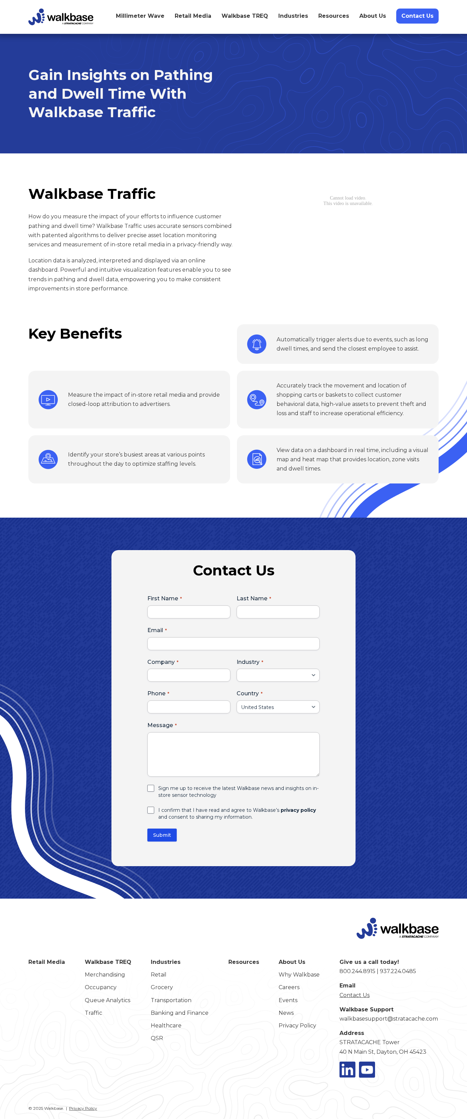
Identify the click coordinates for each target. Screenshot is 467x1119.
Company (161, 662)
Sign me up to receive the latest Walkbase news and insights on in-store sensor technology (238, 791)
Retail (158, 974)
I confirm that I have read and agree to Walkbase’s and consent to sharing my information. (237, 813)
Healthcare (166, 1025)
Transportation (171, 1000)
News (286, 1013)
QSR (157, 1038)
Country (248, 693)
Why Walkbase (299, 974)
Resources (333, 16)
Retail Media (193, 16)
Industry (248, 662)
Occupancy (101, 987)
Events (288, 1000)
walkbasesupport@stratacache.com (388, 1018)
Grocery (162, 987)
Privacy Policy (297, 1025)
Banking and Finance (180, 1013)
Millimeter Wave (140, 16)
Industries (293, 16)
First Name (162, 598)
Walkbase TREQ (245, 16)
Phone (156, 693)
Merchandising (105, 974)
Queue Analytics (107, 1000)
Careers (289, 987)
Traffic (93, 1013)
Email (155, 630)
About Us (372, 16)
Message (160, 725)
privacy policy (298, 810)
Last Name (252, 598)
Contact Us (417, 16)
